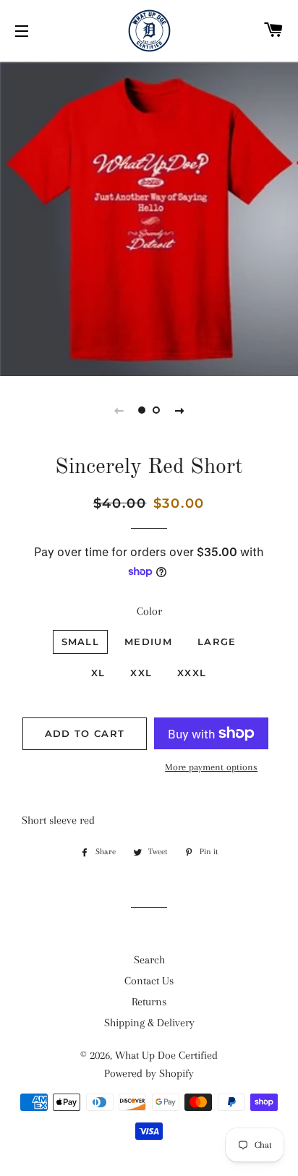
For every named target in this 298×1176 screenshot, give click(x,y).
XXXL (191, 672)
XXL (141, 672)
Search (149, 959)
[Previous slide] (119, 410)
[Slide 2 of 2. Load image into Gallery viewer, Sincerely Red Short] (156, 410)
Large (217, 641)
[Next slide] (179, 410)
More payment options (211, 767)
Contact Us (149, 980)
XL (98, 672)
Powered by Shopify (149, 1073)
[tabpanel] (149, 217)
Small (80, 641)
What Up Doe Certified (166, 1055)
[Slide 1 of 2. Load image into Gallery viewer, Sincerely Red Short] (142, 410)
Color (149, 611)
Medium (148, 641)
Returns (149, 1001)
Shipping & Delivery (149, 1022)
